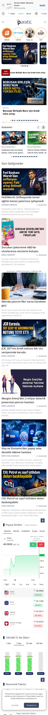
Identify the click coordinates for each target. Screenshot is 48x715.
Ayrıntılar (15, 705)
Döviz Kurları (31, 525)
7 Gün (18, 643)
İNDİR (42, 5)
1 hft (13, 584)
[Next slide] (43, 127)
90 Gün (39, 643)
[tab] (20, 65)
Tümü (41, 584)
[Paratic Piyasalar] (42, 520)
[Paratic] (24, 22)
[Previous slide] (38, 127)
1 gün (7, 584)
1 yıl (34, 584)
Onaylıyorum (31, 705)
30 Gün (29, 643)
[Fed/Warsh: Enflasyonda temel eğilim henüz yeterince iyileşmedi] (20, 53)
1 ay (20, 584)
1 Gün (8, 643)
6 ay (27, 584)
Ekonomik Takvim (16, 684)
